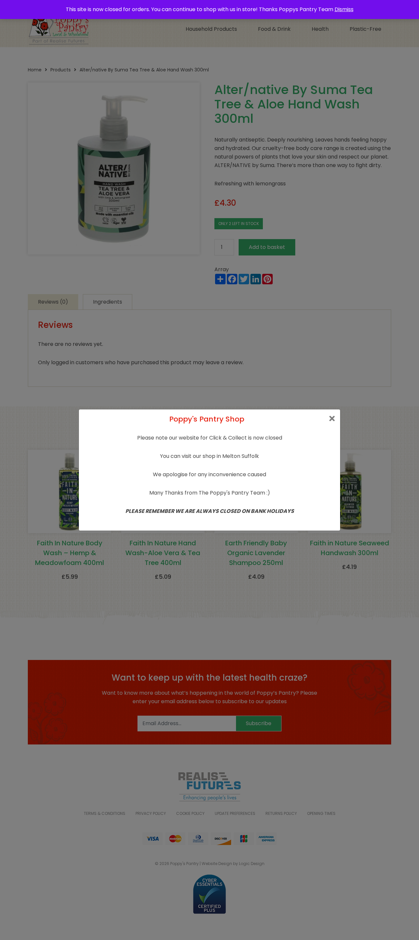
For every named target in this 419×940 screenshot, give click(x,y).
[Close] (332, 419)
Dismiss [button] (344, 9)
